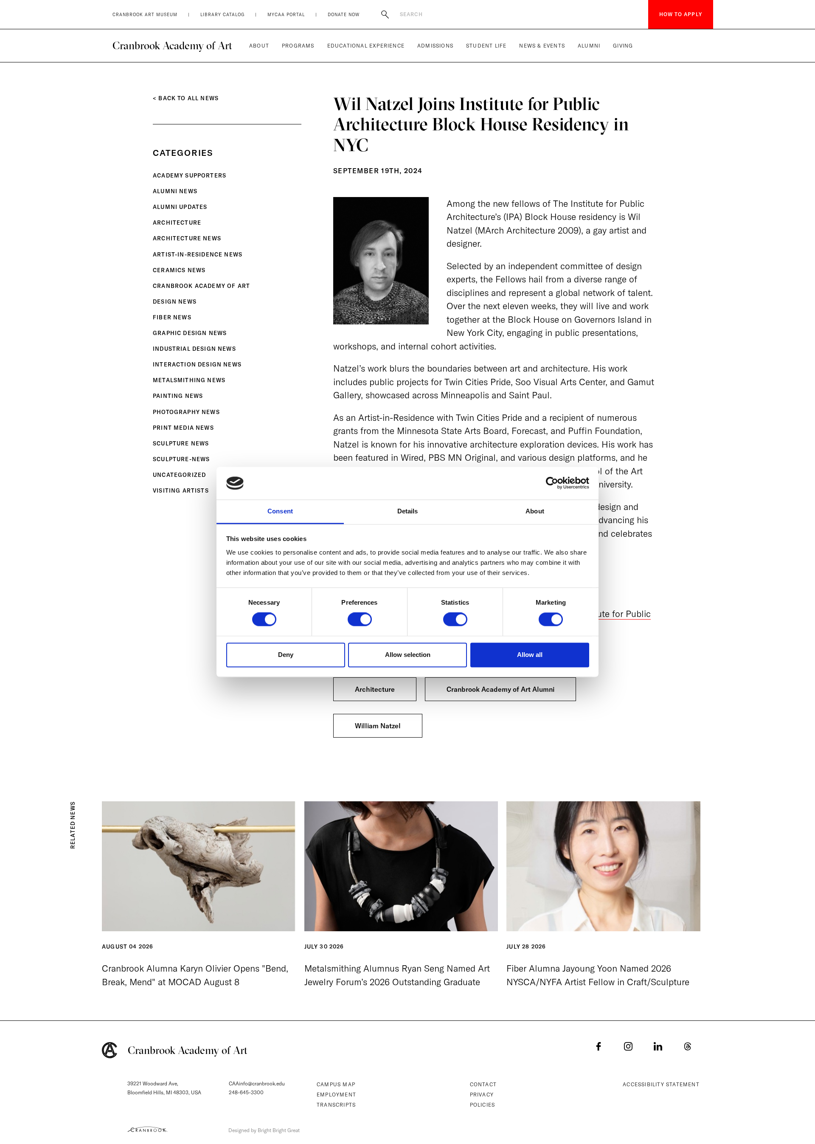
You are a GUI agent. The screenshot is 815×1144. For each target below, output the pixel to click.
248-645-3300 (246, 1092)
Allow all (529, 654)
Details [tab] (407, 511)
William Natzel (378, 725)
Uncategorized (179, 474)
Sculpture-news (181, 459)
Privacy (482, 1094)
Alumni (589, 45)
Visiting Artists (181, 490)
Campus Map (336, 1084)
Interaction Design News (197, 364)
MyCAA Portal (286, 14)
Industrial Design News (194, 348)
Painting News (178, 395)
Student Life (486, 45)
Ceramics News (179, 270)
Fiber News (172, 317)
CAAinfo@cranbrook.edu (257, 1083)
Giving (623, 45)
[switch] (360, 619)
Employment (336, 1094)
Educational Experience (366, 45)
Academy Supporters (189, 175)
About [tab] (535, 511)
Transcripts (336, 1105)
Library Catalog (222, 14)
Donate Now (344, 14)
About (259, 45)
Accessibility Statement (661, 1084)
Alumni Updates (180, 206)
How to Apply (680, 14)
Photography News (186, 412)
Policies (482, 1105)
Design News (175, 301)
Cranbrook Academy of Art (172, 45)
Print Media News (183, 427)
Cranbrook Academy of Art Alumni (500, 689)
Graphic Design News (190, 333)
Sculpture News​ (181, 443)
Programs (298, 45)
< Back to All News (186, 98)
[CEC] (147, 1129)
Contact (483, 1084)
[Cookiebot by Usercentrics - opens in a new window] (552, 483)
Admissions (435, 45)
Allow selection (407, 654)
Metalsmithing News (189, 380)
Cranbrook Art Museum (144, 14)
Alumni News (175, 191)
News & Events (542, 45)
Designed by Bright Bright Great (264, 1130)
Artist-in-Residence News (197, 254)
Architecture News (187, 238)
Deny (285, 654)
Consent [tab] (280, 511)
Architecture (177, 222)
